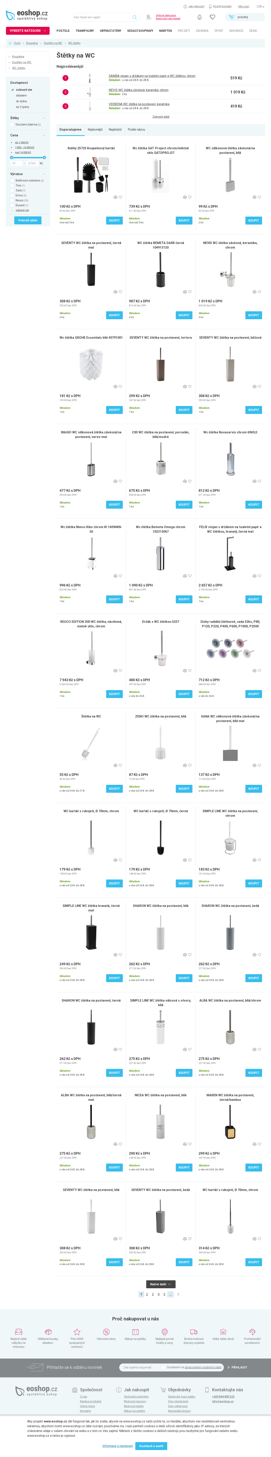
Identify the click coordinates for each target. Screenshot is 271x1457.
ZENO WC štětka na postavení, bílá (160, 716)
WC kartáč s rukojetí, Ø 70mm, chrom (91, 811)
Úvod (17, 43)
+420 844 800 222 (223, 1396)
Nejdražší (115, 129)
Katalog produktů (90, 1401)
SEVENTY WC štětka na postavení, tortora (161, 337)
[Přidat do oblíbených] (120, 197)
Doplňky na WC (53, 43)
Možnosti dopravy (135, 1401)
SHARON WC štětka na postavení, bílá (160, 906)
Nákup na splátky (134, 1411)
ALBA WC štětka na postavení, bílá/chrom (230, 1000)
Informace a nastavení (117, 1446)
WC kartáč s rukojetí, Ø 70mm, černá (161, 811)
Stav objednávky (178, 1401)
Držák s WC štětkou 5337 (160, 622)
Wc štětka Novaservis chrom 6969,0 (230, 432)
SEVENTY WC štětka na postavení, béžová (230, 337)
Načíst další (158, 1284)
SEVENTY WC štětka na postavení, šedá (160, 1190)
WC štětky (74, 43)
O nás (83, 1396)
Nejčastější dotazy (179, 1411)
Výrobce (16, 174)
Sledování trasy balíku (181, 1396)
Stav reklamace (178, 1406)
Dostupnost (19, 82)
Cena (14, 135)
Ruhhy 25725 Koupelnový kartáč (91, 148)
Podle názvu (136, 129)
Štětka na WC (91, 716)
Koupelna (32, 43)
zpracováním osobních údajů (203, 1367)
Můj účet (243, 6)
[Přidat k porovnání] (115, 197)
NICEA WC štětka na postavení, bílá (160, 1095)
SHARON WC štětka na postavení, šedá (230, 906)
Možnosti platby (134, 1406)
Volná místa (87, 1406)
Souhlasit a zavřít (151, 1446)
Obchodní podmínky (136, 1396)
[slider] (11, 157)
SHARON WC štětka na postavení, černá (91, 1000)
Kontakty (85, 1411)
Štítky (14, 118)
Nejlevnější (95, 129)
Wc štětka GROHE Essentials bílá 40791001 (91, 337)
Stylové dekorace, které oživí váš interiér (168, 17)
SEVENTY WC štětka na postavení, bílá (91, 1190)
